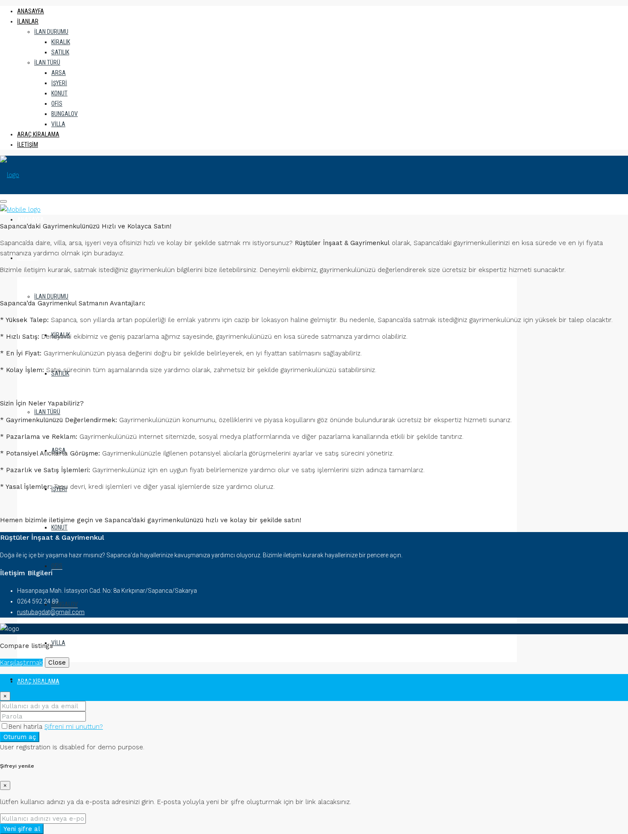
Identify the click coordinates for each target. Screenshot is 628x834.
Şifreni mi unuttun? (73, 726)
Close (57, 662)
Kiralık (60, 41)
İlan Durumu (51, 31)
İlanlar (27, 21)
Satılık (60, 52)
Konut (59, 93)
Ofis (56, 103)
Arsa (58, 72)
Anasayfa (30, 11)
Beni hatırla (26, 726)
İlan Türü (47, 62)
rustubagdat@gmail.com (51, 612)
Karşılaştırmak (21, 662)
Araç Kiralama (38, 134)
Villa (58, 124)
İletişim (27, 144)
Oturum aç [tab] (33, 679)
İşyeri (59, 83)
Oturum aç (19, 737)
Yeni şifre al (21, 829)
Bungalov (64, 113)
